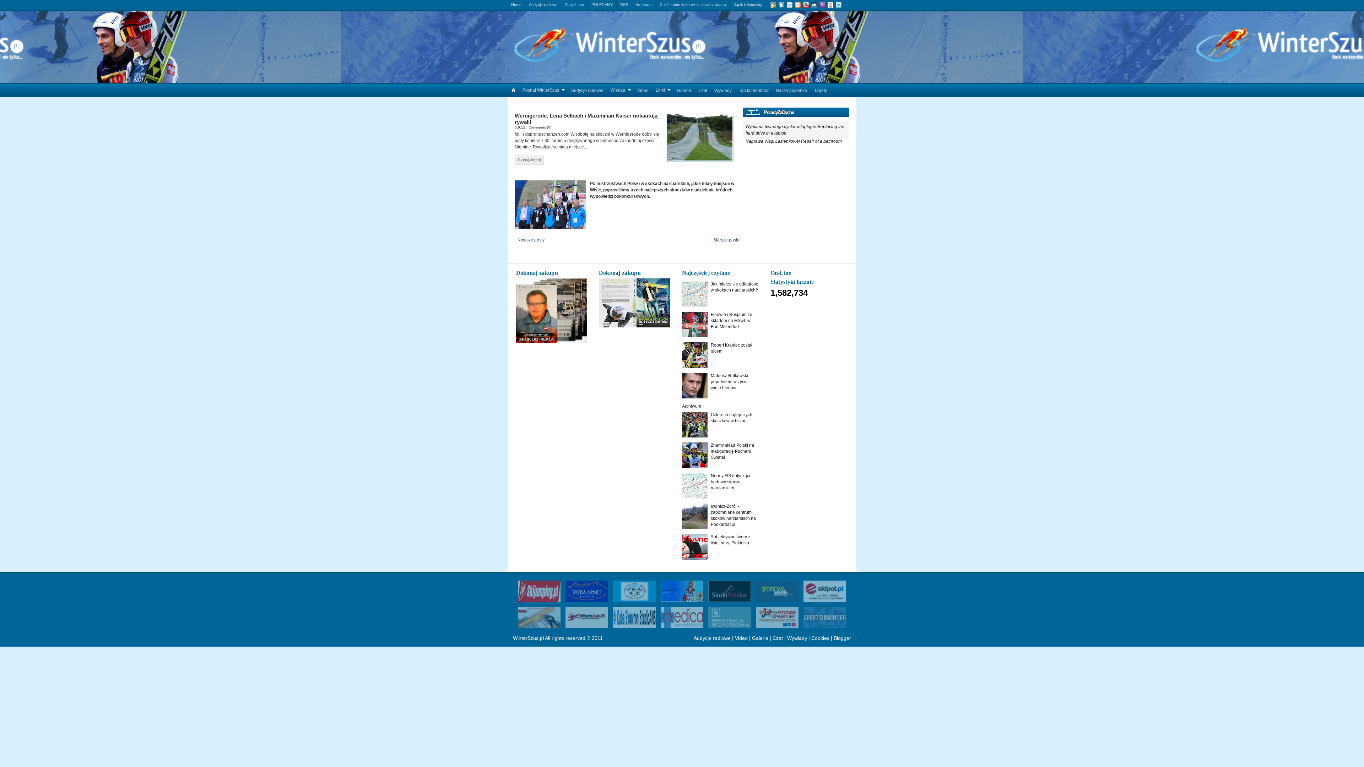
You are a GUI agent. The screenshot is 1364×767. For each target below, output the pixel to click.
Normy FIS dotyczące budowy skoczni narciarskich (731, 481)
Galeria (684, 90)
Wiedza (618, 90)
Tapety (820, 90)
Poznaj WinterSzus (541, 90)
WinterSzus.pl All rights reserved (549, 638)
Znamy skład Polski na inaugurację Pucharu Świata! (732, 451)
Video (643, 90)
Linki (660, 90)
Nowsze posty (531, 240)
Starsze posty (726, 240)
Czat (702, 90)
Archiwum (691, 406)
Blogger (842, 638)
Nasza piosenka (791, 90)
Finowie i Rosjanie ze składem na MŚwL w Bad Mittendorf (731, 320)
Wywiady (723, 90)
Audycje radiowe (587, 90)
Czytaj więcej (529, 160)
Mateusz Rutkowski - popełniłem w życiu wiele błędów (731, 381)
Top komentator (754, 90)
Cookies (820, 638)
